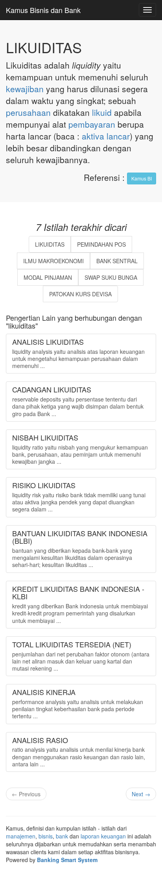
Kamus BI (141, 178)
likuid (102, 112)
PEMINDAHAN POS (101, 244)
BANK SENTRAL (117, 261)
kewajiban (25, 89)
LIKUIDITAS (49, 244)
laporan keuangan (103, 836)
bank (62, 836)
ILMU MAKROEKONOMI (53, 261)
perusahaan (28, 112)
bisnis (46, 836)
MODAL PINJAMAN (48, 277)
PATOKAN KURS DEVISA (80, 294)
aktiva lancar (106, 136)
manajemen (20, 836)
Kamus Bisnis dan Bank (43, 10)
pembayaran (91, 124)
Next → (141, 794)
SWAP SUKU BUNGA (111, 277)
